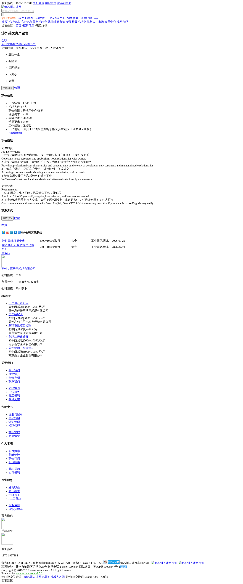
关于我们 (14, 370)
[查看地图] (15, 132)
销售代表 (72, 18)
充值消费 (14, 435)
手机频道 (38, 3)
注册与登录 (16, 414)
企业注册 (14, 505)
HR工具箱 (15, 498)
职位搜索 (14, 451)
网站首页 (50, 3)
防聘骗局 (14, 388)
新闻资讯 (65, 21)
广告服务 (14, 391)
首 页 (4, 21)
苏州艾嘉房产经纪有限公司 (18, 44)
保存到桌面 (64, 3)
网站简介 (14, 374)
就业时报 (53, 21)
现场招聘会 (16, 509)
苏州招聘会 (40, 21)
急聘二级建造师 (18, 336)
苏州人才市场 (95, 21)
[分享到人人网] (15, 232)
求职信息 (26, 21)
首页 (18, 25)
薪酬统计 (14, 454)
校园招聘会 (79, 21)
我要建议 (7, 580)
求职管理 (14, 432)
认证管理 (14, 421)
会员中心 (110, 21)
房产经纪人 (16, 314)
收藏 (17, 87)
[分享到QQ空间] (3, 232)
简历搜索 (14, 491)
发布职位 (14, 487)
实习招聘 (14, 472)
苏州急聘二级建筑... (21, 347)
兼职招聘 (14, 468)
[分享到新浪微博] (7, 232)
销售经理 (86, 18)
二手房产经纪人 (18, 303)
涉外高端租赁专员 (13, 240)
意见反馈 (14, 399)
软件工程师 (26, 18)
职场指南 (14, 462)
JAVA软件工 (57, 18)
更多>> (5, 253)
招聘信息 (14, 21)
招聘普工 (14, 495)
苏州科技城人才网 (53, 576)
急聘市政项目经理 (20, 325)
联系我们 (14, 381)
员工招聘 (14, 395)
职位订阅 (14, 458)
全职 (4, 40)
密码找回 (14, 418)
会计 (97, 18)
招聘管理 (14, 425)
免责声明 (14, 377)
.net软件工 (41, 18)
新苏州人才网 (32, 576)
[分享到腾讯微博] (11, 232)
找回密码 (122, 21)
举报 (4, 225)
